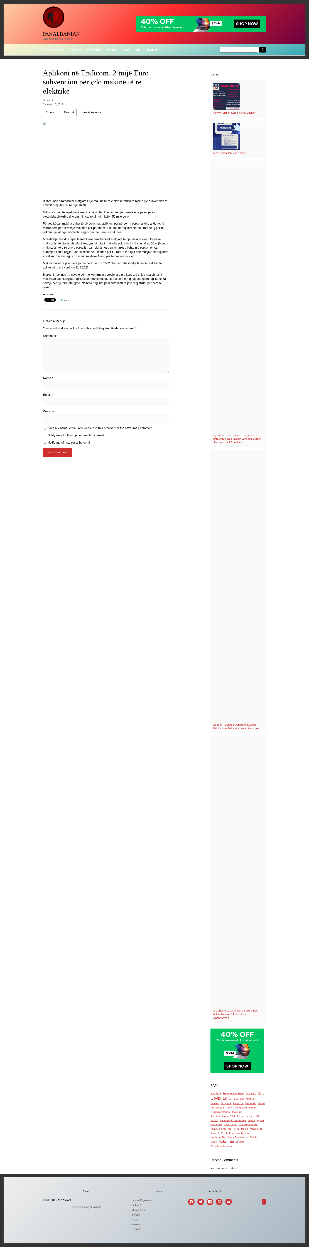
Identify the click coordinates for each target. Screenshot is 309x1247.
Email (48, 394)
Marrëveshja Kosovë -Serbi (233, 1120)
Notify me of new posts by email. (69, 442)
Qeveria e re (256, 1129)
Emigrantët (226, 1103)
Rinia (213, 1133)
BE (259, 1093)
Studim (213, 1142)
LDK (258, 1116)
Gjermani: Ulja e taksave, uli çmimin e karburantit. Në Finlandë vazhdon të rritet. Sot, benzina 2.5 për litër (237, 439)
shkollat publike (218, 1137)
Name (48, 378)
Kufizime (250, 1116)
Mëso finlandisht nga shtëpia (229, 152)
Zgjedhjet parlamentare (221, 1146)
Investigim (237, 1112)
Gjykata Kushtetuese (220, 1112)
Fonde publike (240, 1107)
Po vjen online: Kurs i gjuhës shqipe (234, 112)
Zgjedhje (240, 1142)
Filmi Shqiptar (217, 1107)
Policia (236, 1129)
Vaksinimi (226, 1141)
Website (48, 411)
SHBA (220, 1133)
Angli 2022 (215, 1093)
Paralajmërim (230, 1124)
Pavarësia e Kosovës (220, 1129)
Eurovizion (238, 1103)
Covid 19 (218, 1098)
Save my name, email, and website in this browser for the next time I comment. (100, 428)
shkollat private (244, 1133)
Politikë (244, 1129)
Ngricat (260, 1120)
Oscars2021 (216, 1124)
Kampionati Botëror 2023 (222, 1116)
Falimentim (250, 1103)
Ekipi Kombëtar (247, 1099)
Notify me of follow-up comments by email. (76, 435)
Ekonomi (51, 112)
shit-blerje (230, 1133)
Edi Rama (234, 1099)
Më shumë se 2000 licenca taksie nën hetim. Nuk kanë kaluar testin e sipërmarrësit (235, 1014)
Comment (50, 335)
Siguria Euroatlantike (237, 1137)
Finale (229, 1107)
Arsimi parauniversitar (233, 1093)
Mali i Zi (214, 1120)
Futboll (252, 1107)
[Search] (262, 50)
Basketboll (251, 1093)
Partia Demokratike (248, 1124)
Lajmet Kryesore (91, 112)
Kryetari (240, 1116)
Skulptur (254, 1137)
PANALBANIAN (61, 34)
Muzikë (251, 1120)
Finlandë (69, 112)
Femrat (261, 1103)
